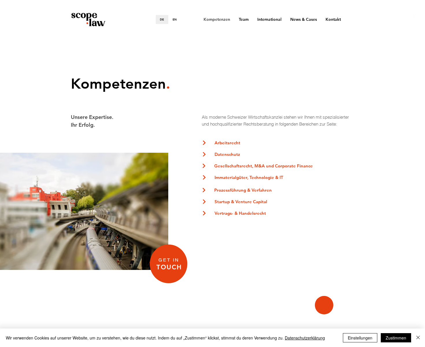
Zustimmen (396, 338)
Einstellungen (360, 338)
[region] (168, 264)
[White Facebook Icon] (414, 15)
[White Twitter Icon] (414, 25)
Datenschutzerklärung (305, 338)
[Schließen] (418, 337)
